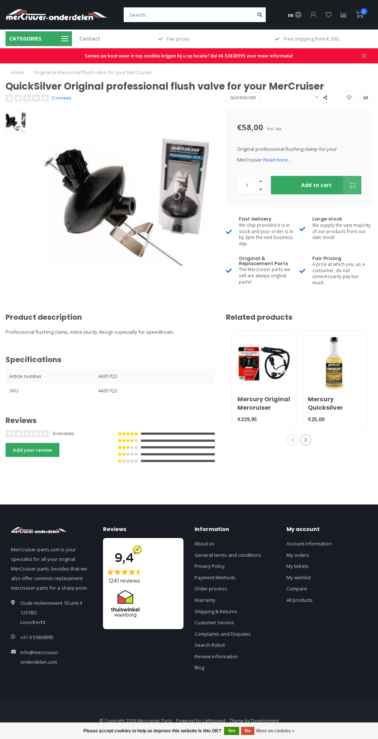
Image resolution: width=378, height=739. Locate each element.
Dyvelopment (265, 721)
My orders (297, 555)
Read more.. (276, 159)
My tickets (297, 566)
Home (17, 72)
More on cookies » (275, 730)
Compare (296, 588)
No (248, 730)
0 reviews (62, 98)
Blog (199, 667)
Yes (232, 730)
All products (299, 600)
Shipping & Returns (216, 611)
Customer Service (214, 622)
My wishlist (298, 577)
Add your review (32, 450)
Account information (308, 543)
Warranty (205, 600)
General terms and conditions (228, 555)
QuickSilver (243, 97)
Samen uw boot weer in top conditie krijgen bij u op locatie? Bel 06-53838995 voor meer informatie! (189, 56)
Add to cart (316, 184)
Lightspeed (214, 721)
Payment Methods (215, 577)
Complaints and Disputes (223, 634)
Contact (89, 38)
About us (204, 543)
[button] (292, 439)
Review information (216, 656)
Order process (211, 588)
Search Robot (210, 645)
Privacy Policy (210, 566)
